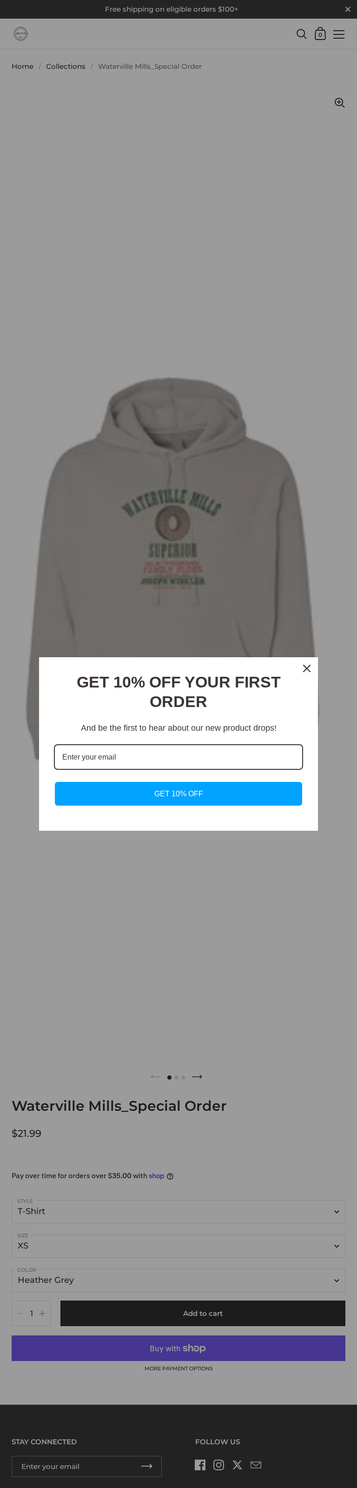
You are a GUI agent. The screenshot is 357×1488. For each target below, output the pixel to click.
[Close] (307, 668)
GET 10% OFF (178, 794)
